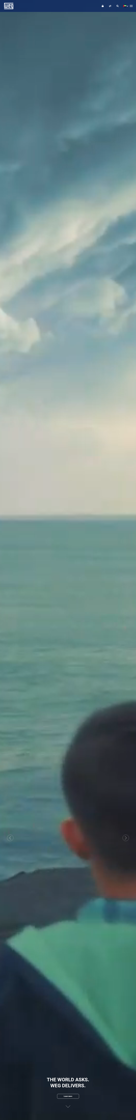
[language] (125, 6)
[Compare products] (110, 6)
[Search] (117, 6)
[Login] (102, 6)
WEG (7, 6)
